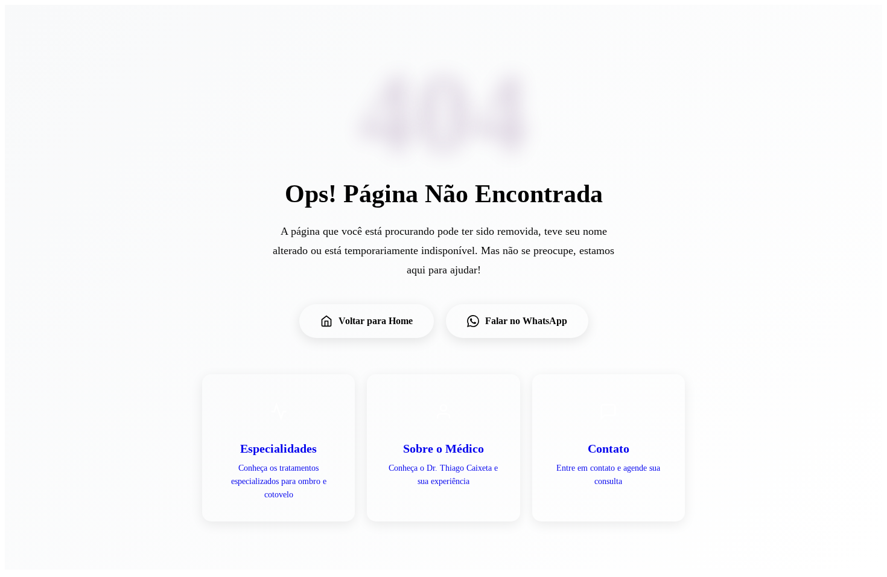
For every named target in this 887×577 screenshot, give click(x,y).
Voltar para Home (376, 321)
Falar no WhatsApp (526, 321)
